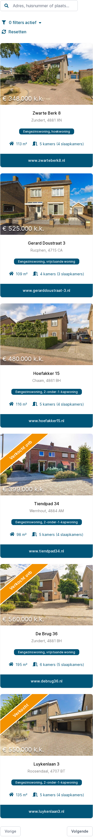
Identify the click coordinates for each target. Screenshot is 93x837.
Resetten (17, 31)
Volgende (79, 831)
